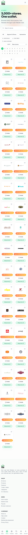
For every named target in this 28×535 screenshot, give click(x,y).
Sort (8, 44)
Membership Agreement (7, 520)
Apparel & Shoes (11, 34)
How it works (4, 499)
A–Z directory (4, 491)
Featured (16, 38)
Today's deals (5, 487)
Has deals (7, 38)
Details (8, 71)
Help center (4, 516)
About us (3, 513)
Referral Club (4, 501)
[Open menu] (25, 2)
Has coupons (8, 41)
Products (3, 483)
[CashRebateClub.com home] (3, 2)
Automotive (23, 34)
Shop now (6, 74)
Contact (3, 518)
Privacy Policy (4, 522)
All (3, 34)
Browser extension (6, 506)
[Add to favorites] (11, 59)
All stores (3, 481)
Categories (4, 489)
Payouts (3, 503)
